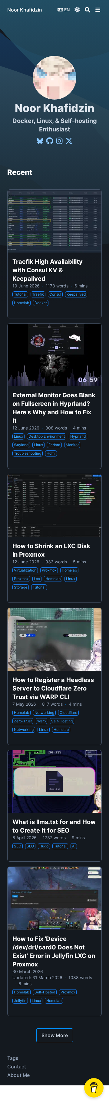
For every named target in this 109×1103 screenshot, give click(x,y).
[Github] (49, 140)
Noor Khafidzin (24, 10)
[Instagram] (59, 140)
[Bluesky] (40, 140)
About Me (18, 1075)
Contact (16, 1067)
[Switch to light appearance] (77, 9)
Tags (12, 1058)
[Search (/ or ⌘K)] (87, 9)
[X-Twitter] (69, 140)
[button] (98, 9)
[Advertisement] (54, 1094)
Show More (54, 1035)
